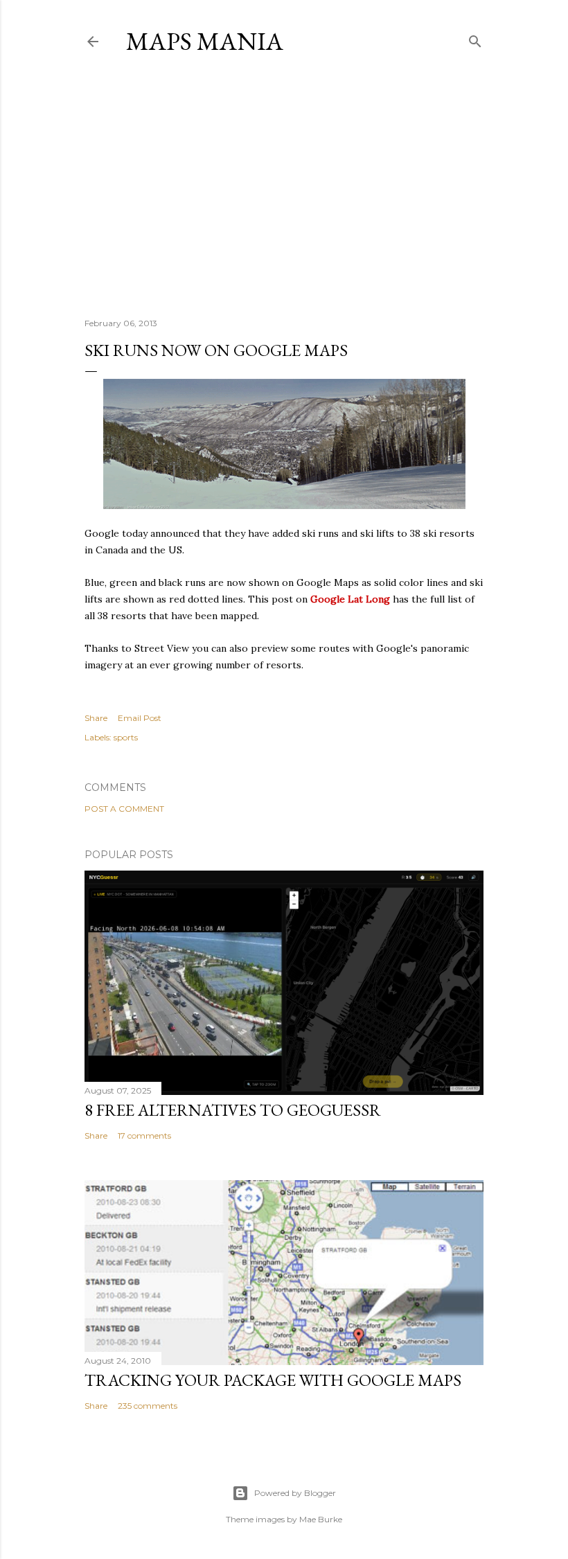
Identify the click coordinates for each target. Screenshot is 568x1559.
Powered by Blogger (295, 1493)
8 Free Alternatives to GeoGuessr (233, 1110)
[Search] (475, 38)
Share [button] (96, 718)
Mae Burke (320, 1519)
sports (126, 737)
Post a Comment (124, 808)
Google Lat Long (350, 599)
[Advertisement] (284, 186)
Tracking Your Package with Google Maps (273, 1380)
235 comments (147, 1405)
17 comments (144, 1135)
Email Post (139, 718)
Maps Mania (204, 41)
